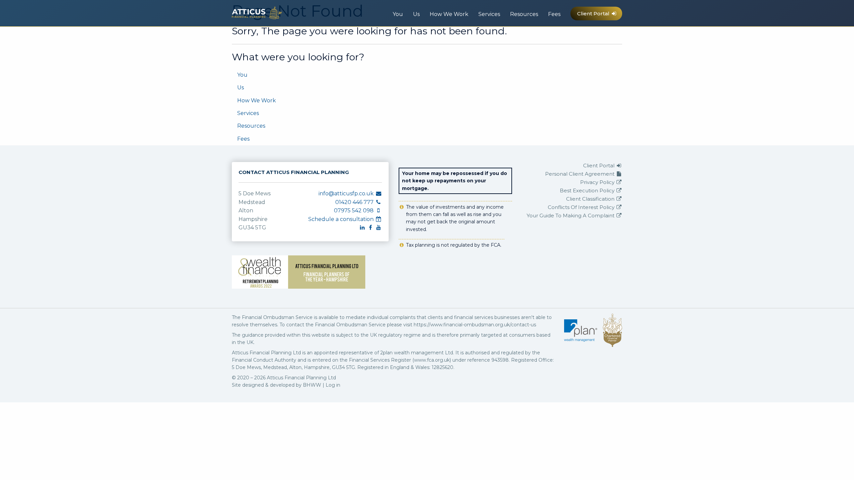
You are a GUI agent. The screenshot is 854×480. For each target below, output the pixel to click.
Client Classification (591, 198)
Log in (333, 385)
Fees (554, 14)
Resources (524, 14)
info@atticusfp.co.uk (537, 37)
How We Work (449, 14)
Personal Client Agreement (580, 173)
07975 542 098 (564, 37)
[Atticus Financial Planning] (257, 12)
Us (416, 14)
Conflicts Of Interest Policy (582, 207)
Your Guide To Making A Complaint (571, 215)
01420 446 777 (551, 37)
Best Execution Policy (588, 190)
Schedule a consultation (341, 219)
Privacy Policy (598, 182)
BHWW (312, 385)
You (398, 14)
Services (489, 14)
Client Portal (594, 13)
